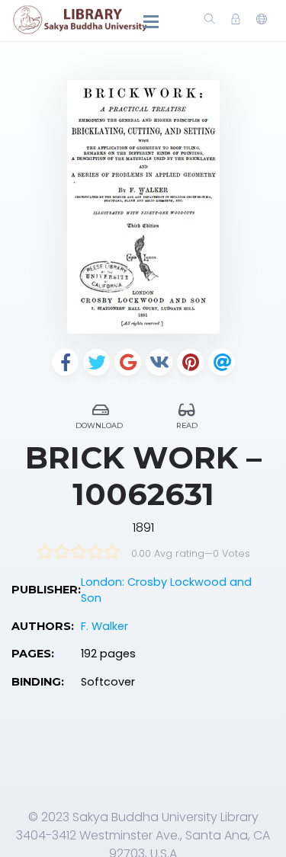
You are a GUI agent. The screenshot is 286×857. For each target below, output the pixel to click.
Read (187, 425)
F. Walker (104, 626)
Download (99, 425)
